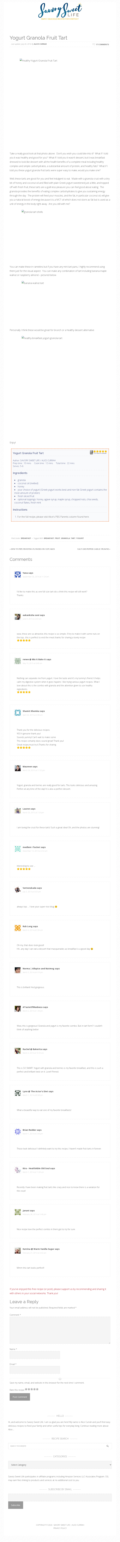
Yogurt (80, 538)
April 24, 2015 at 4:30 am (33, 715)
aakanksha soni (31, 615)
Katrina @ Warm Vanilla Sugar (38, 1249)
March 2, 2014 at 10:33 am (33, 1053)
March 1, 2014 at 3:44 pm (33, 1133)
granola (65, 538)
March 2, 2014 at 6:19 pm (33, 972)
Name (13, 1349)
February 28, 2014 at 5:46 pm (34, 1214)
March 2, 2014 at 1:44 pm (33, 1011)
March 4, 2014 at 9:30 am (33, 930)
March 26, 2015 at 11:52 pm (34, 770)
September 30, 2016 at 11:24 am (36, 576)
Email (13, 1364)
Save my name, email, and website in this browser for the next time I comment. (47, 1382)
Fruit (57, 538)
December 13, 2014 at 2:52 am (35, 851)
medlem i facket (31, 847)
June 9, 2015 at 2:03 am (32, 619)
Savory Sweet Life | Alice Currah (69, 1525)
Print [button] (91, 453)
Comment (15, 1314)
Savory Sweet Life (60, 11)
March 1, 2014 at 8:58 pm (33, 1095)
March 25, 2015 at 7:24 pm (33, 812)
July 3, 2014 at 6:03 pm (32, 891)
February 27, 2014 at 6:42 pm (34, 1253)
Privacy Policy (60, 1528)
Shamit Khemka (31, 711)
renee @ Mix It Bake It (34, 659)
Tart (73, 538)
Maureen (27, 766)
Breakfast (26, 538)
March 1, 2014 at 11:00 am (33, 1172)
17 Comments (102, 44)
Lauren (26, 808)
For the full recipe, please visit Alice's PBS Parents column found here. (53, 516)
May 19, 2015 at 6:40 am (32, 663)
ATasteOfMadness (33, 1007)
